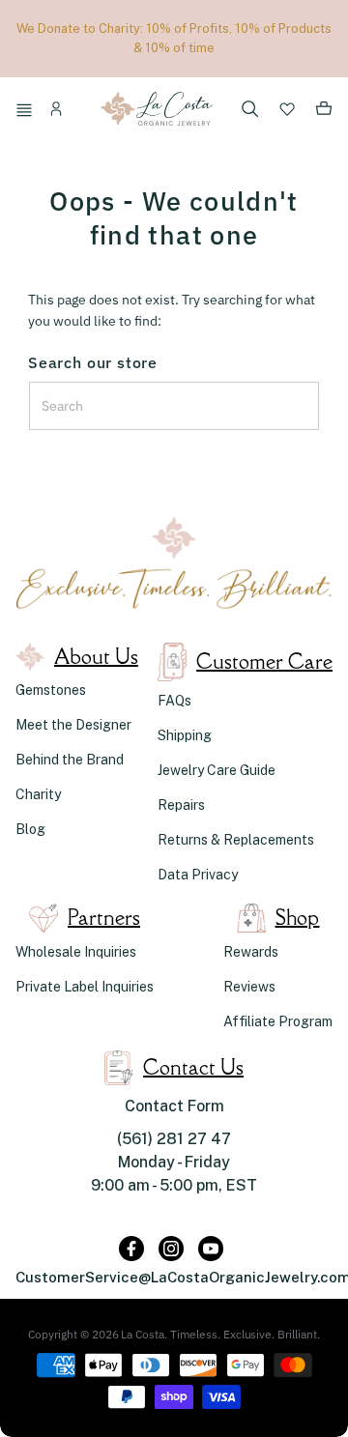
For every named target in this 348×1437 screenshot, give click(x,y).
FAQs (174, 700)
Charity (38, 794)
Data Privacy (198, 874)
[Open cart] (324, 112)
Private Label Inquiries (84, 986)
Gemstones (50, 690)
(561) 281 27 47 (174, 1139)
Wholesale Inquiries (75, 952)
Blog (30, 829)
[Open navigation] (27, 112)
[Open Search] (250, 111)
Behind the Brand (69, 759)
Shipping (185, 735)
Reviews (249, 986)
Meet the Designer (73, 725)
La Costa (142, 1334)
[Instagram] (171, 1248)
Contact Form (174, 1106)
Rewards (250, 952)
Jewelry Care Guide (217, 770)
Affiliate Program (278, 1021)
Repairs (181, 805)
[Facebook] (131, 1248)
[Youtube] (210, 1248)
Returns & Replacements (236, 840)
